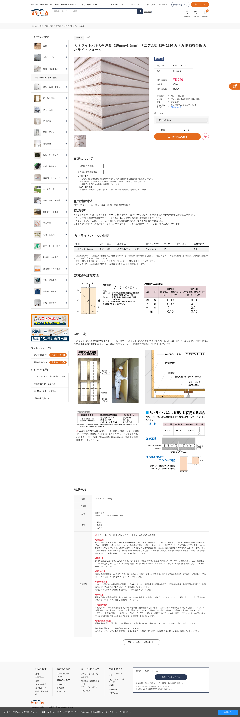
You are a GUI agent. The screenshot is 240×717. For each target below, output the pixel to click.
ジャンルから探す (40, 369)
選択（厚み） (159, 113)
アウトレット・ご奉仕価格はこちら (49, 376)
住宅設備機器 (40, 684)
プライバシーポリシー (90, 687)
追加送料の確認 (86, 166)
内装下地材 (39, 677)
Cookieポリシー (126, 712)
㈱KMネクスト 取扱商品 (45, 391)
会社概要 (84, 677)
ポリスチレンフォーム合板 (46, 78)
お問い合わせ (162, 5)
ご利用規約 (85, 691)
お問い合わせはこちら (171, 677)
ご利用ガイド (117, 674)
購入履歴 (187, 16)
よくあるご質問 (149, 5)
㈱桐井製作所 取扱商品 (44, 384)
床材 (37, 674)
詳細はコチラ (176, 107)
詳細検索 (147, 12)
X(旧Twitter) (113, 693)
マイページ (61, 684)
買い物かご (205, 13)
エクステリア (40, 688)
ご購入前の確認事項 (88, 172)
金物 (37, 681)
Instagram (113, 690)
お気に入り (195, 16)
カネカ (87, 37)
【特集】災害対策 (42, 398)
